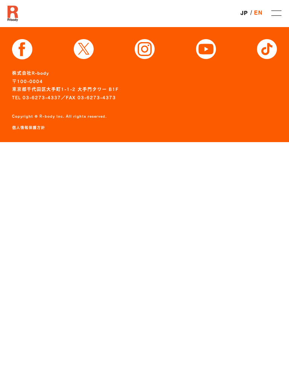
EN (258, 13)
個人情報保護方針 (28, 127)
